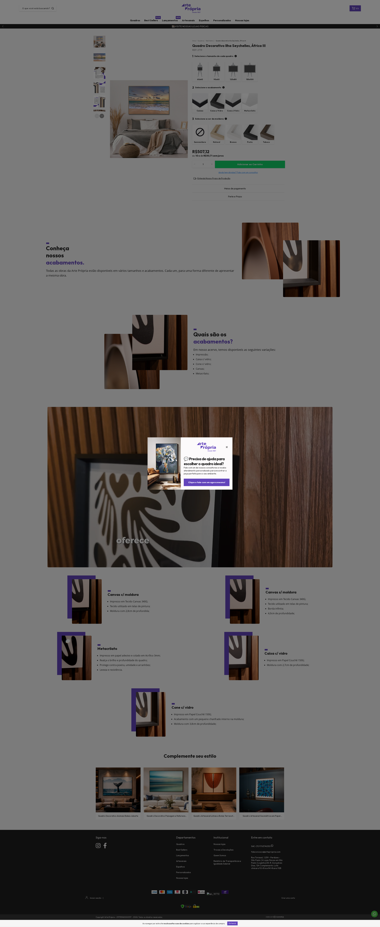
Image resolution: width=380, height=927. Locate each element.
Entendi (232, 923)
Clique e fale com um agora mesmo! (206, 482)
